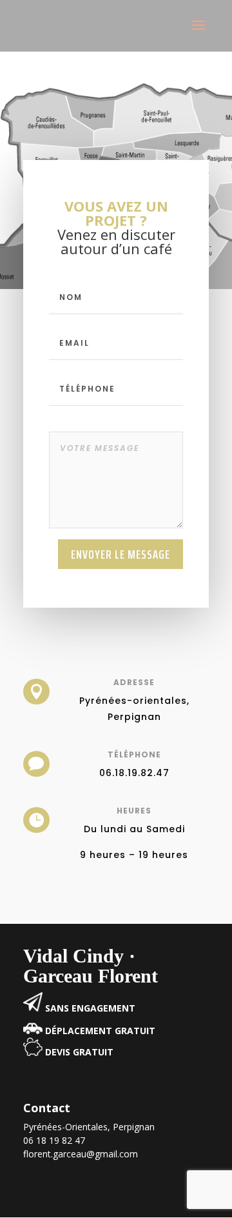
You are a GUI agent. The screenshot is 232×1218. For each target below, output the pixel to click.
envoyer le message (120, 554)
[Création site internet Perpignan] (33, 1008)
